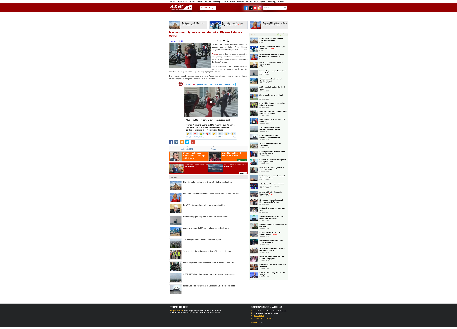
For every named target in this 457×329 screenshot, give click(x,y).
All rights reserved (176, 311)
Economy (216, 2)
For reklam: (263, 318)
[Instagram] (260, 9)
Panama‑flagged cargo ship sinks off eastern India (205, 217)
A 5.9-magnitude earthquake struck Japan (202, 240)
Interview (240, 2)
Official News (182, 2)
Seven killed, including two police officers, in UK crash (207, 251)
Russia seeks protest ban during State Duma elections (207, 182)
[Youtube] (255, 9)
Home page (173, 41)
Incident (208, 2)
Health (232, 2)
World (172, 2)
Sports (262, 2)
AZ (202, 8)
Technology (271, 2)
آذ (212, 8)
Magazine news (252, 2)
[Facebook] (246, 9)
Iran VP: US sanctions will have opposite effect (204, 205)
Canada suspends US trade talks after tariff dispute (206, 228)
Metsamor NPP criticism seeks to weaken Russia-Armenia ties (211, 194)
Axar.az (215, 54)
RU (205, 8)
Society (199, 2)
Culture (225, 2)
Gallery (280, 2)
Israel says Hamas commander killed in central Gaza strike (209, 263)
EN (209, 8)
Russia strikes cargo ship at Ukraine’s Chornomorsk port (209, 286)
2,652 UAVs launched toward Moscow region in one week (209, 274)
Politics (192, 2)
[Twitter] (251, 9)
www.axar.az (255, 322)
